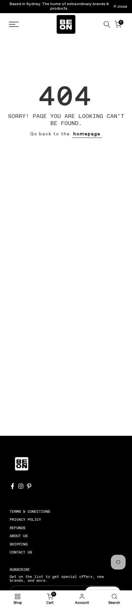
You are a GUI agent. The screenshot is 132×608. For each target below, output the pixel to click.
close (121, 7)
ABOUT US (19, 535)
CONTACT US (21, 552)
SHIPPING (19, 544)
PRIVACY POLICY (25, 519)
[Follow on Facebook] (12, 486)
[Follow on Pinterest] (29, 486)
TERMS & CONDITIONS (30, 511)
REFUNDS (17, 527)
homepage (87, 134)
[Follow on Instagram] (21, 486)
